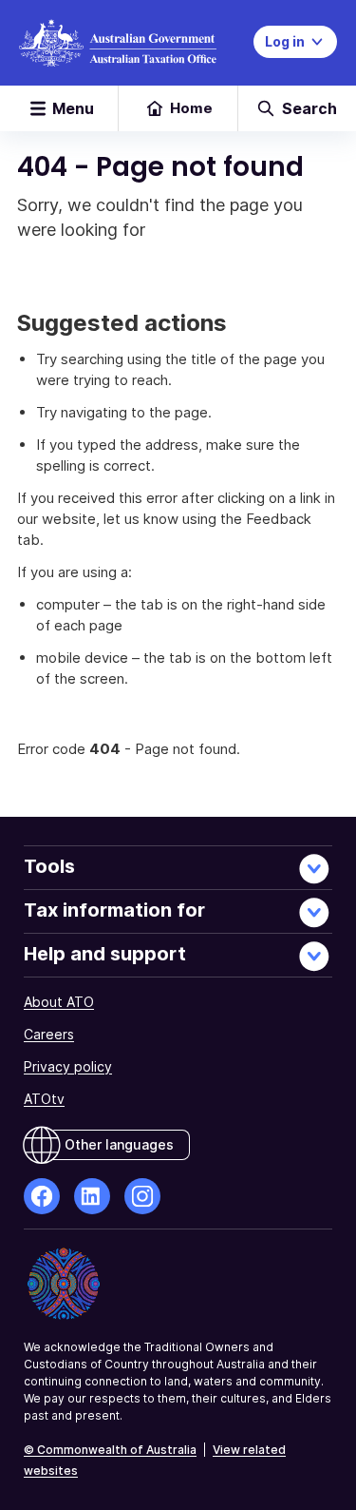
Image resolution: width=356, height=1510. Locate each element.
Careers (49, 1034)
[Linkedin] (92, 1196)
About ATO (59, 1002)
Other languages (119, 1144)
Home (191, 108)
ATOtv (44, 1099)
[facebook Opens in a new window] (42, 1196)
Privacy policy (68, 1066)
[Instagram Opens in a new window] (142, 1196)
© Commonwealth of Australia (110, 1449)
